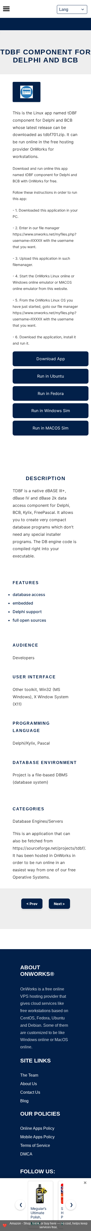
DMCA (26, 1154)
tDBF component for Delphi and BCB (45, 56)
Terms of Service (35, 1145)
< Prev (31, 904)
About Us (28, 1084)
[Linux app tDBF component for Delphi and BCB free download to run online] (26, 92)
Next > (59, 904)
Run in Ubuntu (50, 376)
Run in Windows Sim (50, 410)
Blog (24, 1101)
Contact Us (30, 1092)
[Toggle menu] (6, 9)
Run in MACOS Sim (51, 427)
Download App (50, 358)
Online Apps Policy (37, 1128)
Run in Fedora (51, 393)
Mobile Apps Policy (37, 1137)
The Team (29, 1075)
